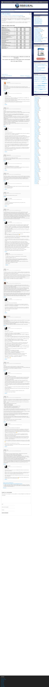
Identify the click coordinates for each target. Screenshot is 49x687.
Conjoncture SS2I (6, 10)
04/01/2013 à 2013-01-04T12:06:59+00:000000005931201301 (15, 163)
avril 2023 (36, 103)
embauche (45, 79)
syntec (41, 91)
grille (4, 74)
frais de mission (39, 83)
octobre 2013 (37, 170)
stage (37, 91)
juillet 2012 (36, 181)
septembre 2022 (37, 110)
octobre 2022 (37, 109)
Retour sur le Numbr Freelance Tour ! (40, 64)
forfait (35, 83)
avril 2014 (36, 164)
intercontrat (39, 86)
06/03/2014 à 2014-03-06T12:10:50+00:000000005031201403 (15, 328)
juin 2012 (36, 182)
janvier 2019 (36, 139)
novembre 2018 (37, 140)
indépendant (41, 85)
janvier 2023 (36, 106)
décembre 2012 (37, 177)
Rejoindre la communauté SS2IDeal (40, 37)
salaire (6, 74)
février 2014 (36, 166)
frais (36, 83)
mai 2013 (36, 172)
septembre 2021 (37, 122)
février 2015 (36, 158)
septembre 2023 (37, 98)
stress (39, 91)
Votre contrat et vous (38, 41)
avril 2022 (36, 115)
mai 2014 (36, 163)
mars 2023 (36, 104)
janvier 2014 (36, 167)
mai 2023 (36, 102)
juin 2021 (36, 123)
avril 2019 (36, 138)
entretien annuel (40, 81)
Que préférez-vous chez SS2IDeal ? (40, 67)
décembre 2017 (37, 147)
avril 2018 (36, 144)
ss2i (45, 89)
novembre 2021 (37, 120)
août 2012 (36, 180)
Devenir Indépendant (38, 31)
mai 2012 (36, 183)
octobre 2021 (37, 121)
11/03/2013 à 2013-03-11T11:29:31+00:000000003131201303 (14, 193)
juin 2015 (36, 156)
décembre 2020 (37, 126)
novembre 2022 (37, 108)
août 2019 (36, 135)
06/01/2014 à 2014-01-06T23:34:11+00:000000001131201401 (14, 283)
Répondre (5, 90)
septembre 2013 (37, 171)
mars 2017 (36, 152)
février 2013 (36, 175)
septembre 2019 (37, 134)
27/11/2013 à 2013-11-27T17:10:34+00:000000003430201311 (14, 270)
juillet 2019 (36, 136)
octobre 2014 (37, 161)
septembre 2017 (37, 148)
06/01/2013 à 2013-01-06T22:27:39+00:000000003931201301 (14, 174)
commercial (39, 77)
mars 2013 (36, 174)
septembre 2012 (37, 179)
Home (3, 10)
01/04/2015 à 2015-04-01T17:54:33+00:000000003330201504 (14, 363)
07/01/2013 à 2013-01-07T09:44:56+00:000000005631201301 (15, 183)
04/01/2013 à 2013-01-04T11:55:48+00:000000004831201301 (15, 93)
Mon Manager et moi (38, 36)
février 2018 (36, 146)
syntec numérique (44, 91)
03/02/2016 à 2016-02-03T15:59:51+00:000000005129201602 (14, 397)
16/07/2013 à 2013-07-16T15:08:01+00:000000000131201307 (16, 254)
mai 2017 (36, 150)
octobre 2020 (37, 128)
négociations (39, 87)
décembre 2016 (37, 154)
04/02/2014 (5, 15)
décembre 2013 (37, 168)
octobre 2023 (37, 97)
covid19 (41, 78)
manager (44, 86)
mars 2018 (36, 145)
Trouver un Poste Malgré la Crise (40, 40)
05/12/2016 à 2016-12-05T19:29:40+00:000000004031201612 (15, 424)
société (44, 89)
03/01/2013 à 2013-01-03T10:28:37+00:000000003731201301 (14, 83)
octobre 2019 (37, 133)
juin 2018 (36, 142)
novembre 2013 (37, 169)
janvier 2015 (36, 159)
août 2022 (36, 111)
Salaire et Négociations (20, 15)
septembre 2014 (37, 162)
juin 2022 (36, 113)
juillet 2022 (36, 112)
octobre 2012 (37, 178)
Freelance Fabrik (37, 33)
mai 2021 (36, 124)
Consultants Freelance (38, 29)
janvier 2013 (36, 176)
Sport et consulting (37, 39)
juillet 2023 (36, 100)
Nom (2, 504)
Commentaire (3, 495)
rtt (37, 89)
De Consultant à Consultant (39, 30)
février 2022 (36, 117)
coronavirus (38, 78)
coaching (35, 77)
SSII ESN (9, 15)
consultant (43, 77)
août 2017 (36, 149)
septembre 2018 (37, 141)
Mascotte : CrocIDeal (38, 35)
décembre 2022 (37, 107)
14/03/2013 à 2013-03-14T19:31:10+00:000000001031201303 (14, 210)
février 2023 (36, 105)
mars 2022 (36, 116)
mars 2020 (36, 129)
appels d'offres (36, 75)
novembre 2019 (37, 132)
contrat (35, 78)
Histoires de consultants (38, 34)
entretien (35, 81)
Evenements (36, 32)
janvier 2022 (36, 118)
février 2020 (36, 130)
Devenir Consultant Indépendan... (7, 75)
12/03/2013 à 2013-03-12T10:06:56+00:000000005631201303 (15, 199)
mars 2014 (36, 165)
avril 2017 (36, 151)
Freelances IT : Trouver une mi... (25, 75)
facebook (45, 81)
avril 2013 (36, 173)
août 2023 (36, 99)
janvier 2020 (36, 131)
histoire (36, 85)
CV (42, 78)
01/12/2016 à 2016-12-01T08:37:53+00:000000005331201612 (12, 483)
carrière (40, 75)
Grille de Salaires (6, 13)
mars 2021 (36, 125)
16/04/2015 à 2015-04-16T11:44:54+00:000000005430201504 (15, 373)
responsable (35, 89)
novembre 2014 (37, 160)
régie (38, 89)
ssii (7, 74)
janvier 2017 (36, 153)
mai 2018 (36, 143)
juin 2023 (36, 101)
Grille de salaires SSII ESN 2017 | (8, 482)
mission (35, 87)
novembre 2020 (37, 127)
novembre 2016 (37, 155)
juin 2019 (36, 137)
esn (43, 81)
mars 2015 (36, 157)
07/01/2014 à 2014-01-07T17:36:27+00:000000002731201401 (15, 299)
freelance (44, 83)
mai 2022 (36, 114)
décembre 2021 (37, 119)
